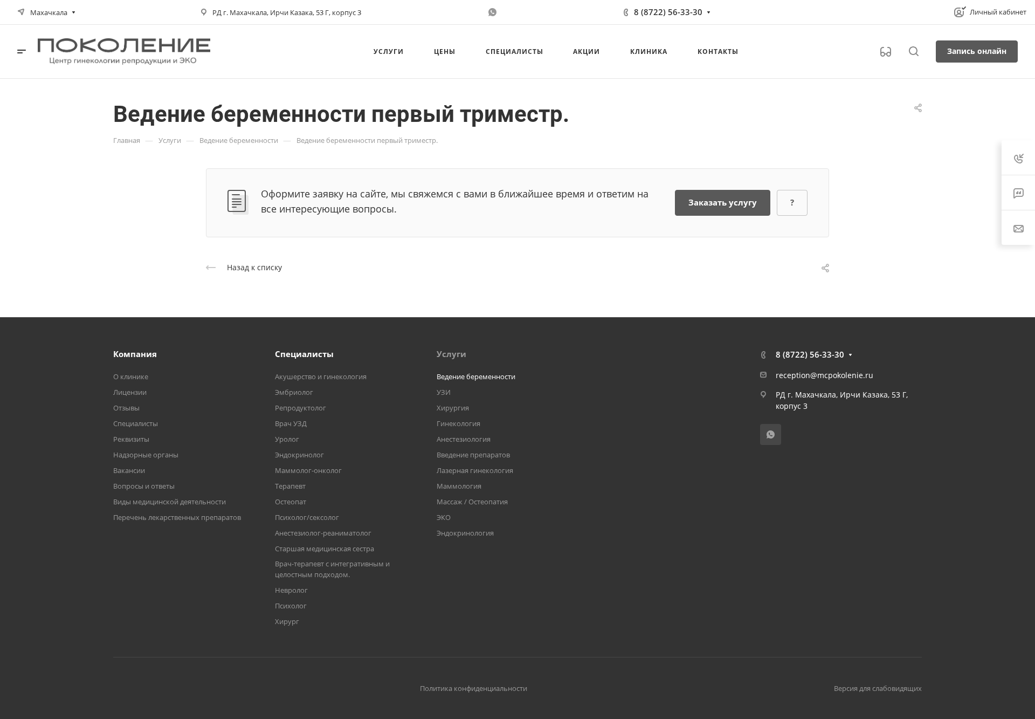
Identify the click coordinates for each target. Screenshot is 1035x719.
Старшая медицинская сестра (324, 548)
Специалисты (135, 423)
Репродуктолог (300, 408)
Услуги (451, 353)
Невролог (291, 590)
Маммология (459, 486)
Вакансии (129, 470)
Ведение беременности (476, 376)
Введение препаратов (473, 455)
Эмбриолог (294, 392)
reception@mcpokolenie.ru (824, 375)
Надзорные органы (145, 455)
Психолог (291, 606)
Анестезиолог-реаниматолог (323, 533)
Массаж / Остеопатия (472, 501)
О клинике (130, 376)
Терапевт (290, 486)
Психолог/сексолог (307, 517)
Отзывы (126, 408)
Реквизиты (131, 439)
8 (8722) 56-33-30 (668, 11)
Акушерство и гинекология (321, 376)
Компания (135, 353)
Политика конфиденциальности (473, 688)
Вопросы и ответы (144, 486)
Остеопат (290, 501)
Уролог (287, 439)
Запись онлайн (976, 51)
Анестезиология (464, 439)
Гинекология (458, 423)
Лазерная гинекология (475, 470)
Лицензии (130, 392)
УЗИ (444, 392)
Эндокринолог (299, 455)
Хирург (287, 621)
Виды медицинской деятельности (169, 501)
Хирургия (453, 408)
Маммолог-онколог (308, 470)
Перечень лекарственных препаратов (177, 517)
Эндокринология (465, 533)
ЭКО (444, 517)
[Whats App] (492, 12)
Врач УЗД (291, 423)
